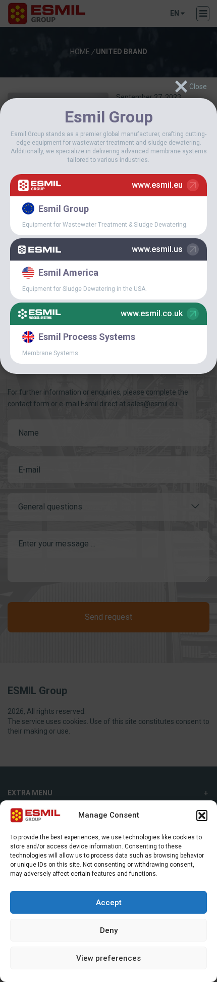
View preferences (108, 958)
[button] (202, 815)
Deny (109, 930)
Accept (109, 902)
